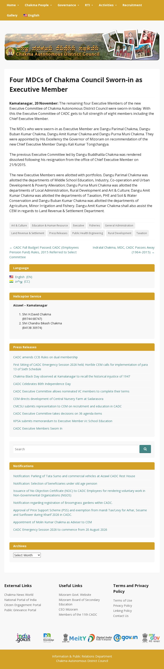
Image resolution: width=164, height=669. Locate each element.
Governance (67, 5)
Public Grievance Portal (20, 610)
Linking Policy (122, 611)
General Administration (119, 225)
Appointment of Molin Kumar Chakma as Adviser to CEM (52, 522)
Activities (106, 5)
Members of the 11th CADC (78, 614)
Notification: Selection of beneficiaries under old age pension (55, 483)
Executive (78, 225)
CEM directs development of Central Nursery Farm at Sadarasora (58, 399)
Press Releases (58, 233)
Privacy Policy (122, 605)
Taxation (141, 233)
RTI (87, 5)
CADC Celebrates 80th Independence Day (42, 384)
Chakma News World (18, 595)
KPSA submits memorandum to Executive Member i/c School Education (62, 421)
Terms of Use (122, 600)
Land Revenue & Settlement (27, 233)
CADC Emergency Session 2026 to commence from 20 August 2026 (60, 530)
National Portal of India (20, 600)
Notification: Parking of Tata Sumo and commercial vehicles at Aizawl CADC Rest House (74, 476)
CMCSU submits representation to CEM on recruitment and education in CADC (67, 406)
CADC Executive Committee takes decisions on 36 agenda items (57, 413)
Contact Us (121, 616)
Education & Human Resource (50, 225)
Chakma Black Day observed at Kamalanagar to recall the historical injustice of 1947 (71, 376)
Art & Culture (19, 225)
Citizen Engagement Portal (22, 605)
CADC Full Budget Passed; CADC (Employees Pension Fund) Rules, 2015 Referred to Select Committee (44, 252)
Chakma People (37, 5)
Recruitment (132, 5)
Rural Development (119, 233)
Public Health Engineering (87, 233)
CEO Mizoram (68, 609)
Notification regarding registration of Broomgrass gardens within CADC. (63, 503)
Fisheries (94, 225)
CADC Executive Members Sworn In (37, 428)
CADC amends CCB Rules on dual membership (45, 357)
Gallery (12, 15)
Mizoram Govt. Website (75, 595)
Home (11, 5)
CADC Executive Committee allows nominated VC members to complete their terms (71, 391)
